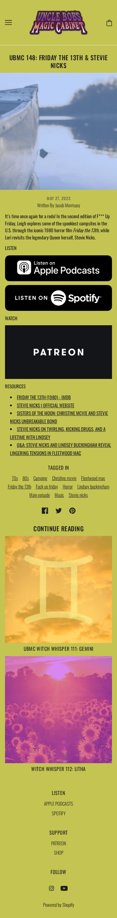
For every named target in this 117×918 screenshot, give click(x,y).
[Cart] (108, 22)
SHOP (58, 852)
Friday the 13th (19, 486)
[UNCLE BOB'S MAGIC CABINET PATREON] (58, 351)
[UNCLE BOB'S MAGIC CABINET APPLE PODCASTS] (58, 267)
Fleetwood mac (93, 477)
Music (59, 494)
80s (25, 477)
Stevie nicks (78, 494)
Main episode (39, 494)
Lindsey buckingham (93, 486)
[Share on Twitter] (59, 510)
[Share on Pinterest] (72, 510)
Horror (68, 486)
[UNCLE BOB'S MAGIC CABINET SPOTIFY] (58, 296)
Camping (40, 477)
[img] (51, 887)
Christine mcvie (64, 477)
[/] (58, 21)
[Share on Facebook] (45, 510)
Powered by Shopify (58, 904)
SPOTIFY (59, 813)
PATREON (58, 843)
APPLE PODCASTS (58, 803)
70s (15, 477)
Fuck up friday (47, 486)
